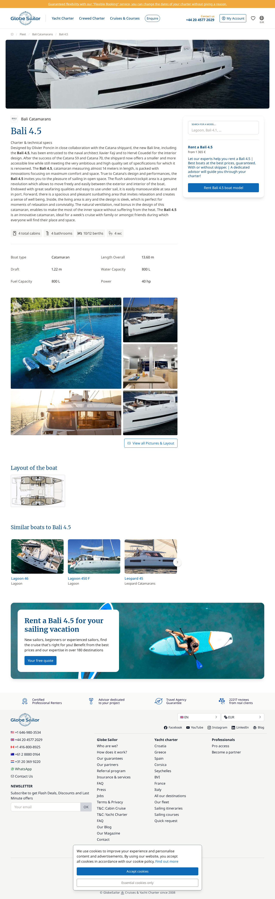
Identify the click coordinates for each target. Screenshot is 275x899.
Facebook (175, 727)
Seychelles (162, 770)
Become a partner (226, 752)
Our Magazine (108, 833)
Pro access (220, 746)
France (159, 783)
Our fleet (161, 802)
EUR (231, 717)
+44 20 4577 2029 (28, 739)
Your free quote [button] (40, 660)
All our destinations (170, 795)
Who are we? (107, 746)
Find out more (166, 861)
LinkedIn (242, 727)
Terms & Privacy (110, 802)
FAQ (100, 783)
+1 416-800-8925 (27, 747)
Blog (261, 727)
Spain (158, 758)
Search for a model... (204, 124)
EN (186, 717)
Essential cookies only (137, 883)
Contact (103, 839)
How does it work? (112, 752)
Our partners (107, 764)
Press (101, 789)
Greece (160, 752)
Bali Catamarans (42, 34)
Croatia (160, 746)
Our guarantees (110, 758)
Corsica (160, 764)
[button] (62, 18)
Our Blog (104, 827)
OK (86, 807)
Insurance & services (114, 777)
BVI (157, 777)
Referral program (111, 770)
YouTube (197, 727)
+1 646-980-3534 (28, 732)
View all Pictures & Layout (153, 443)
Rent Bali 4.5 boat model (223, 187)
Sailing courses (166, 814)
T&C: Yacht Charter (112, 814)
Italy (157, 789)
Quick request (165, 820)
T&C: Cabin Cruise (111, 808)
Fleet (23, 34)
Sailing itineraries (168, 808)
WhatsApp (23, 769)
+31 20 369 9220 (27, 761)
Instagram (219, 727)
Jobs (100, 795)
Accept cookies (137, 871)
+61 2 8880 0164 (27, 754)
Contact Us (24, 776)
